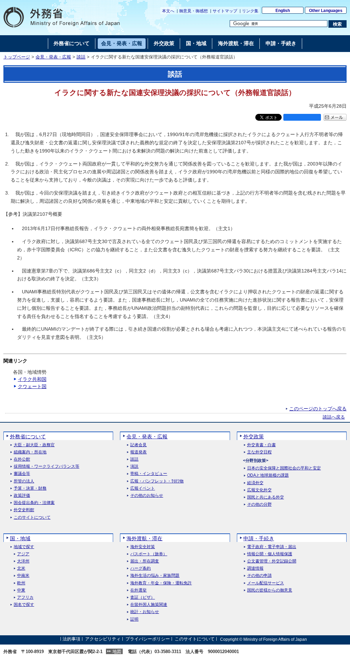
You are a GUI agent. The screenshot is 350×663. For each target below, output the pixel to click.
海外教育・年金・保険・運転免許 (161, 583)
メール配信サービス (265, 583)
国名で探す (24, 604)
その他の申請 (259, 575)
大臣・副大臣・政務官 (34, 445)
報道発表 (138, 452)
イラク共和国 (32, 379)
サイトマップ (225, 11)
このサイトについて (32, 517)
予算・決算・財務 (30, 488)
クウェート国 (32, 386)
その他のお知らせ (146, 495)
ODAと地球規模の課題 (268, 475)
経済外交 (255, 483)
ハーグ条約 (140, 568)
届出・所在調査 (144, 561)
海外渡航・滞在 (144, 538)
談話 (81, 57)
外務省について (28, 436)
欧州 (21, 583)
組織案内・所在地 (30, 452)
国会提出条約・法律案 (34, 503)
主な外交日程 (259, 452)
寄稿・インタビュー (148, 474)
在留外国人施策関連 (148, 604)
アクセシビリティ (103, 639)
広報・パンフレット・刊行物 (157, 481)
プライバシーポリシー (147, 639)
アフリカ (25, 597)
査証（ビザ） (142, 597)
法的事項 (71, 639)
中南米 (23, 575)
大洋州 (23, 561)
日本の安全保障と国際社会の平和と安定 (284, 468)
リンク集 (250, 11)
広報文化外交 (259, 490)
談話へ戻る (334, 417)
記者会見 (138, 445)
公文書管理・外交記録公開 (271, 561)
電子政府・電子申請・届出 (271, 547)
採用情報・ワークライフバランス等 (46, 466)
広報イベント (142, 488)
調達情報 (255, 568)
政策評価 (22, 495)
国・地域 (20, 538)
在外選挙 (138, 590)
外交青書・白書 (261, 445)
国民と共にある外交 (265, 497)
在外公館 (22, 459)
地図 (116, 651)
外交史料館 (24, 510)
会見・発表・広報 (53, 57)
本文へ (168, 11)
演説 (134, 466)
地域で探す (24, 547)
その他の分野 (259, 504)
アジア (23, 554)
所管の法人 (24, 481)
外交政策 (253, 436)
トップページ (16, 57)
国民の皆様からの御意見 (269, 590)
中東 (21, 590)
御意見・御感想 (193, 11)
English (282, 10)
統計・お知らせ (144, 612)
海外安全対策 (142, 547)
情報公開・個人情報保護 (269, 554)
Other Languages (325, 10)
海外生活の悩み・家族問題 (154, 575)
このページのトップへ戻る (318, 408)
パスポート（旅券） (148, 554)
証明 (134, 619)
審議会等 (22, 474)
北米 (21, 568)
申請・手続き (258, 538)
